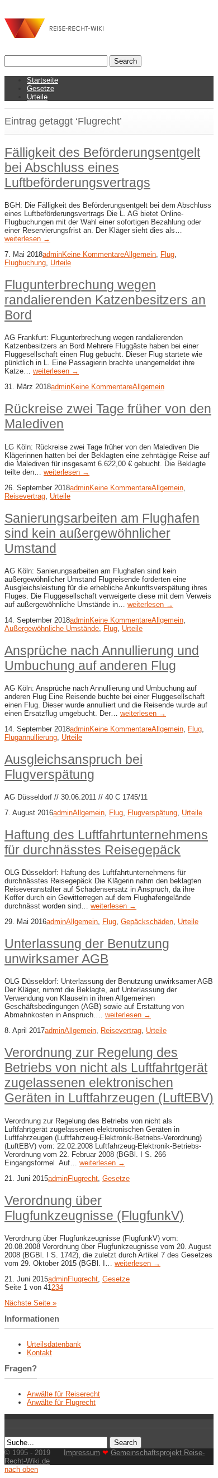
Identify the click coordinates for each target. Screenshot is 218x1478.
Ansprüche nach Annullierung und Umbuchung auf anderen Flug (101, 658)
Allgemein (140, 254)
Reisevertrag (24, 496)
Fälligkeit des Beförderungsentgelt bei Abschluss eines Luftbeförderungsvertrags (102, 167)
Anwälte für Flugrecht (61, 1402)
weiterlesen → (27, 239)
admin (52, 254)
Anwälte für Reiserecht (63, 1394)
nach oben (21, 1469)
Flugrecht (83, 1178)
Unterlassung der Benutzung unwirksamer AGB (86, 951)
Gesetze (40, 88)
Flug (167, 254)
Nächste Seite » (30, 1303)
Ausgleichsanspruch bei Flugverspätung (73, 767)
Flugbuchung (25, 263)
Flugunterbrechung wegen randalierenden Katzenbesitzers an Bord (105, 300)
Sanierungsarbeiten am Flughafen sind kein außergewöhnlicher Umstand (102, 533)
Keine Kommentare (93, 254)
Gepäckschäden (147, 921)
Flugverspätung (152, 813)
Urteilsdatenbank (54, 1344)
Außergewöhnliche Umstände (51, 628)
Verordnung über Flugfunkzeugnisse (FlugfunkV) (94, 1208)
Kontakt (39, 1352)
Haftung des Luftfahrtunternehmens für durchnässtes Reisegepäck (106, 842)
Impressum (82, 1452)
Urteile (37, 97)
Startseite (42, 80)
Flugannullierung (30, 737)
